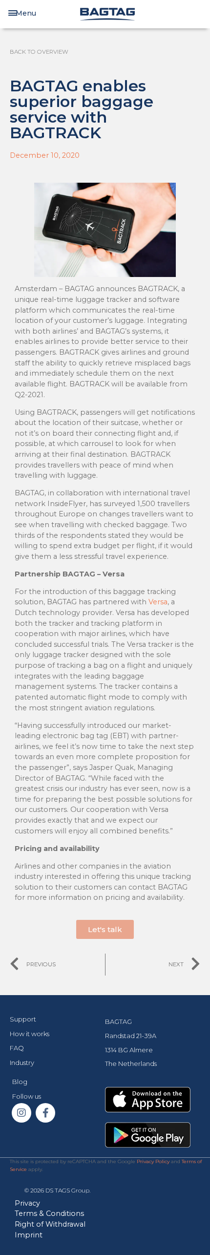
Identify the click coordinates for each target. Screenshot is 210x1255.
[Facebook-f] (45, 1113)
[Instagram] (21, 1113)
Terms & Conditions (49, 1213)
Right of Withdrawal (50, 1224)
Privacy (27, 1203)
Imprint (28, 1235)
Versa (158, 601)
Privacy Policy (153, 1161)
